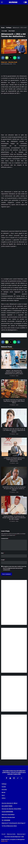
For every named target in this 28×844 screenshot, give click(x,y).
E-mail (3, 560)
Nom (2, 553)
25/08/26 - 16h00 (14, 376)
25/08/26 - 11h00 (14, 492)
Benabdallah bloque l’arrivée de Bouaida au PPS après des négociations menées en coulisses (14, 488)
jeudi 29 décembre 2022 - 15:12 (8, 64)
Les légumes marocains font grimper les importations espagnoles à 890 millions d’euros (14, 401)
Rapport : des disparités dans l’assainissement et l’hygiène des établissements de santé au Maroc (14, 372)
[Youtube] (10, 778)
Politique (12, 31)
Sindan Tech (4, 841)
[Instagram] (14, 778)
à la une (4, 31)
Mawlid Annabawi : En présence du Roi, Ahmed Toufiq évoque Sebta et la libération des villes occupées (14, 517)
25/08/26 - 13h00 (14, 434)
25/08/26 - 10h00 (14, 521)
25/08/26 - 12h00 (14, 463)
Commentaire (5, 538)
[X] (21, 778)
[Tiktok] (17, 778)
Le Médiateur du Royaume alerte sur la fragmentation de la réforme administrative (14, 459)
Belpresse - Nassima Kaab (9, 62)
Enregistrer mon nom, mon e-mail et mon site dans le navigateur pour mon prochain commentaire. (14, 568)
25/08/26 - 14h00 (14, 405)
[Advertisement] (14, 335)
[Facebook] (6, 778)
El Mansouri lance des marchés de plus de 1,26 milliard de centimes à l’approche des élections (14, 430)
